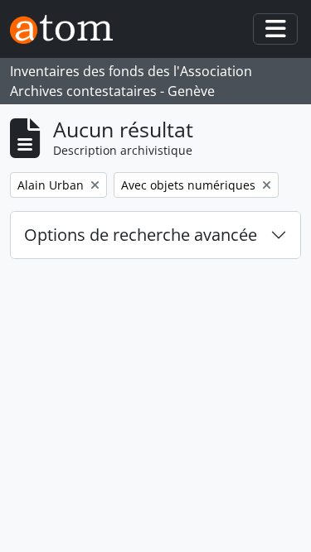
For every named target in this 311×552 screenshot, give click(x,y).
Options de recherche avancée (140, 234)
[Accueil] (68, 29)
